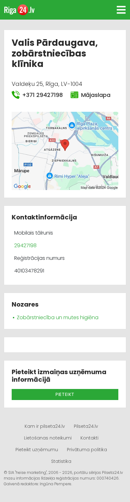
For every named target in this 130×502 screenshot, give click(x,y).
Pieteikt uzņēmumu (36, 449)
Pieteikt (65, 394)
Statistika (61, 461)
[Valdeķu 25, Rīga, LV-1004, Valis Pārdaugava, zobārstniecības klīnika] (65, 150)
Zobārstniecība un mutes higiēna (57, 317)
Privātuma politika (87, 449)
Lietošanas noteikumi (48, 438)
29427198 (25, 245)
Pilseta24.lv (86, 426)
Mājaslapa (95, 95)
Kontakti (89, 438)
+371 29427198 (42, 95)
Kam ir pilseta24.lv (45, 426)
